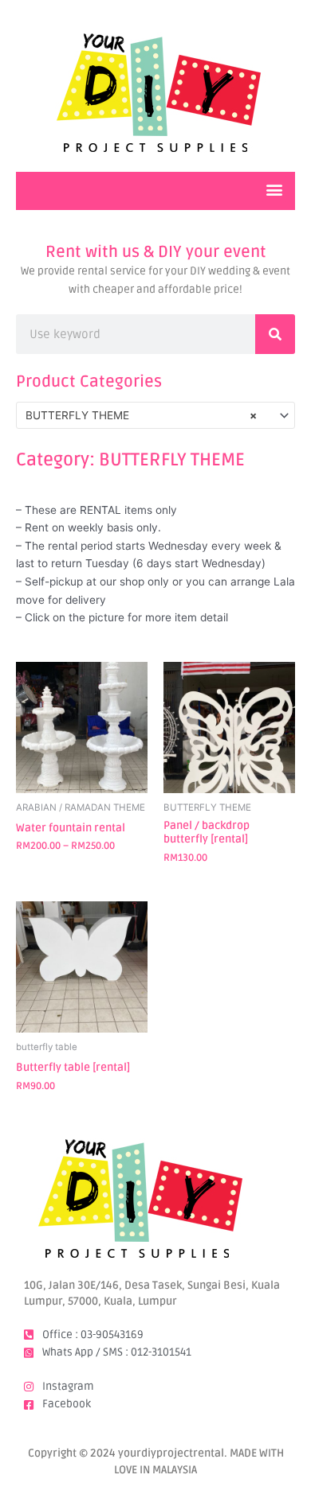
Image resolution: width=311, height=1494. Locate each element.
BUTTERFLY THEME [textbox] (141, 415)
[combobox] (155, 415)
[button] (274, 189)
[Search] (275, 334)
